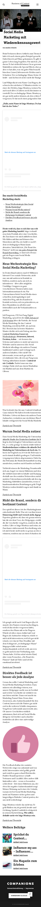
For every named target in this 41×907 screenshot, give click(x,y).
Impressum (30, 888)
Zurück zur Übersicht (12, 426)
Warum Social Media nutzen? (17, 210)
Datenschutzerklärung (15, 888)
